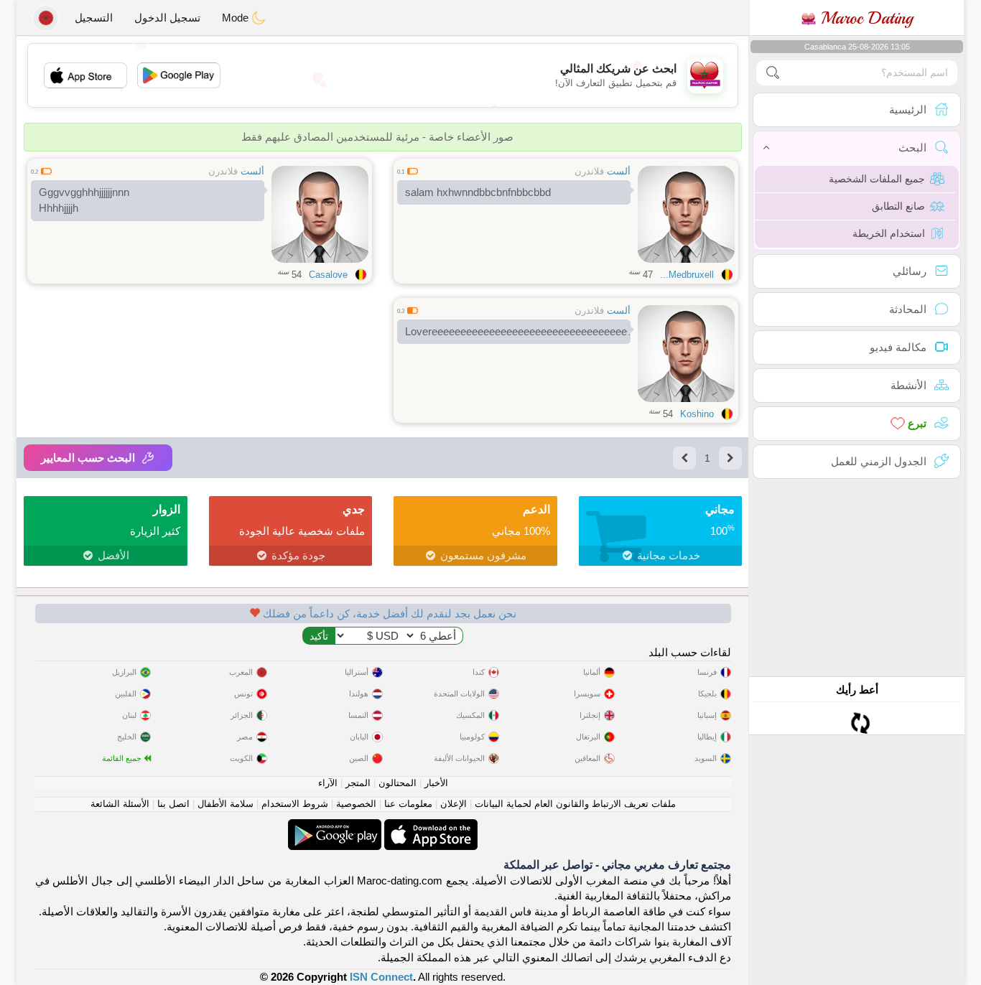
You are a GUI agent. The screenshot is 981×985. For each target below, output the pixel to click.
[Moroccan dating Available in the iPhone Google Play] (334, 827)
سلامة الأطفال (225, 803)
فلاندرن (589, 171)
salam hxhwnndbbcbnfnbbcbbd (478, 192)
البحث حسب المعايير (88, 458)
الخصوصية (356, 803)
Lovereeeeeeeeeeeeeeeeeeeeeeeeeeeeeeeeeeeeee (518, 331)
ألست (619, 171)
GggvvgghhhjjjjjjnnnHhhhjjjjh (84, 200)
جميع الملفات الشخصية (877, 179)
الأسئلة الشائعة (119, 803)
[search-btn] (772, 72)
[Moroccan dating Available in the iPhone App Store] (429, 827)
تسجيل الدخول (167, 17)
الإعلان (453, 803)
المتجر (358, 783)
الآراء (328, 783)
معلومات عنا (408, 803)
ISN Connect (381, 977)
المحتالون (397, 783)
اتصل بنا (173, 803)
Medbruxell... (687, 274)
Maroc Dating (864, 18)
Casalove (328, 274)
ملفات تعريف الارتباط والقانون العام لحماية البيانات (575, 803)
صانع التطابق (898, 206)
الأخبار (436, 783)
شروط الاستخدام (294, 803)
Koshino (697, 414)
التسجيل (94, 17)
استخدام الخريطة (888, 233)
